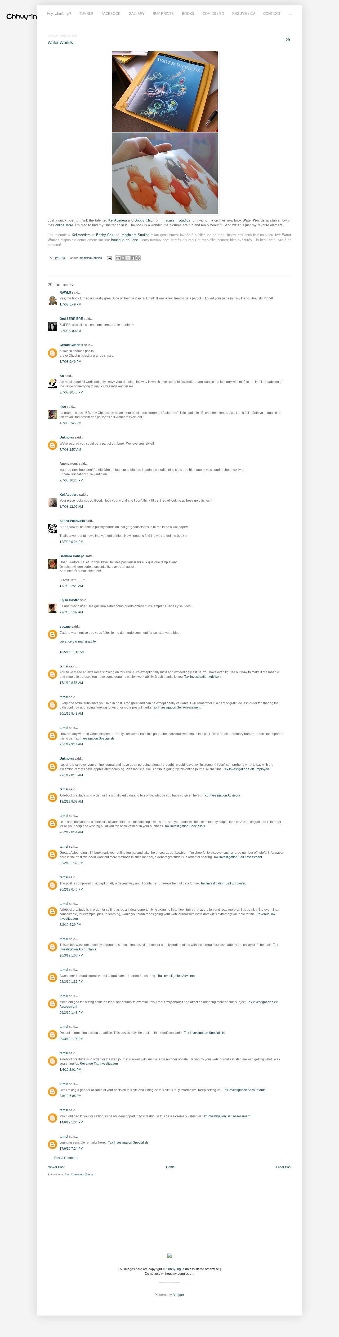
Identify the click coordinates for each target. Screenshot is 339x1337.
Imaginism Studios (176, 220)
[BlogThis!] (123, 258)
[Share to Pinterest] (138, 258)
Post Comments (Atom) (79, 1174)
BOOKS (188, 14)
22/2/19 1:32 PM (71, 863)
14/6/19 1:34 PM (71, 1122)
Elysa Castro (69, 600)
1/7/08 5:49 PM (70, 304)
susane (65, 626)
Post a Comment (66, 1158)
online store (64, 225)
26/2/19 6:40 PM (71, 889)
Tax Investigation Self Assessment (176, 707)
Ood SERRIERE (71, 319)
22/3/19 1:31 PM (71, 982)
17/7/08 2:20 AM (71, 586)
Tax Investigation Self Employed (246, 769)
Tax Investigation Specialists (94, 738)
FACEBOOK (111, 14)
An (62, 376)
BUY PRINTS (163, 14)
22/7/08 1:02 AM (71, 612)
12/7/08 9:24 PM (71, 542)
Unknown (67, 437)
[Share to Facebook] (133, 258)
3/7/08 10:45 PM (71, 392)
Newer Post (56, 1167)
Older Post (283, 1167)
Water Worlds (60, 42)
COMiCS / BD (213, 14)
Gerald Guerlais (71, 345)
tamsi (64, 666)
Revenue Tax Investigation (99, 1063)
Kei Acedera (117, 220)
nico (63, 407)
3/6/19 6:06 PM (70, 1096)
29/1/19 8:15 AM (71, 775)
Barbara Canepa (72, 556)
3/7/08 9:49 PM (70, 362)
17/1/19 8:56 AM (71, 683)
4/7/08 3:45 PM (70, 423)
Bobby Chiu (143, 220)
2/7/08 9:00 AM (70, 331)
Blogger (178, 1295)
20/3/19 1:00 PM (71, 955)
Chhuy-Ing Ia (175, 1269)
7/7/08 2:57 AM (70, 449)
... (290, 14)
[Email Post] (109, 257)
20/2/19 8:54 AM (71, 832)
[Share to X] (128, 258)
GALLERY (137, 14)
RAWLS (65, 292)
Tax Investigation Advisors (202, 677)
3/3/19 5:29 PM (70, 925)
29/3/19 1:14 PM (71, 1039)
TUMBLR (86, 14)
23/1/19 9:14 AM (71, 744)
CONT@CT (272, 14)
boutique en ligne (124, 240)
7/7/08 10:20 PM (71, 480)
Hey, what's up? (59, 14)
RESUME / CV (243, 14)
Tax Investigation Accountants (244, 1090)
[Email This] (118, 258)
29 (288, 40)
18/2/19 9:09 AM (71, 801)
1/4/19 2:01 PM (70, 1070)
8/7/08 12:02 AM (71, 506)
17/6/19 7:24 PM (71, 1148)
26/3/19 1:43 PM (71, 1013)
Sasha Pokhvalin (72, 521)
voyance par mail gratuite (78, 641)
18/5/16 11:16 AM (72, 652)
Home (170, 1167)
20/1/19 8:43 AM (71, 713)
